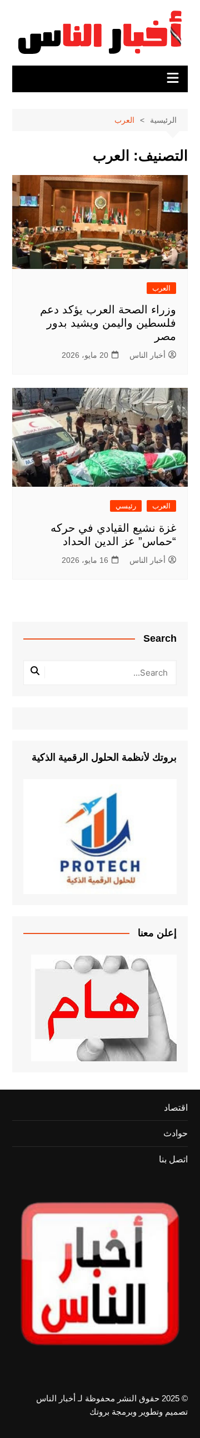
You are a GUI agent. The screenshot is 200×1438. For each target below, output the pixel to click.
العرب (161, 288)
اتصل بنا (173, 1159)
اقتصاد (176, 1107)
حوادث (175, 1133)
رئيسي (126, 506)
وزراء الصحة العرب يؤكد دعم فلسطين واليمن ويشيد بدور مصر (108, 322)
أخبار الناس (147, 355)
